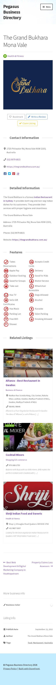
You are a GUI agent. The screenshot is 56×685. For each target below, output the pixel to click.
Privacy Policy (10, 668)
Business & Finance (14, 390)
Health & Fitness (13, 518)
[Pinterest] (14, 173)
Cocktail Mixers (15, 455)
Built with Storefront (29, 668)
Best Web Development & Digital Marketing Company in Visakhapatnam (14, 568)
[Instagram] (18, 173)
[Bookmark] (6, 374)
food (30, 642)
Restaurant (38, 642)
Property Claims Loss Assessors (42, 564)
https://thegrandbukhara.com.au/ (23, 166)
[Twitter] (9, 173)
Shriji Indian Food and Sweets (24, 513)
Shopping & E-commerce (16, 460)
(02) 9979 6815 (14, 159)
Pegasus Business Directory (12, 12)
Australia (48, 642)
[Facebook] (5, 173)
